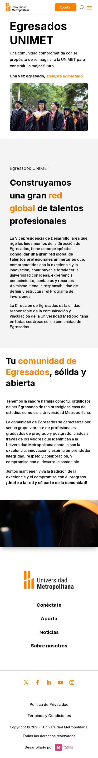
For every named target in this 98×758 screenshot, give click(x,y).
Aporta (49, 618)
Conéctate (49, 605)
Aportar (65, 7)
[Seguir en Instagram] (72, 682)
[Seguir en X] (26, 682)
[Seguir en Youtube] (60, 682)
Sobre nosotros (49, 646)
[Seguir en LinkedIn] (49, 682)
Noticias (49, 632)
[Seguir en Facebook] (37, 682)
